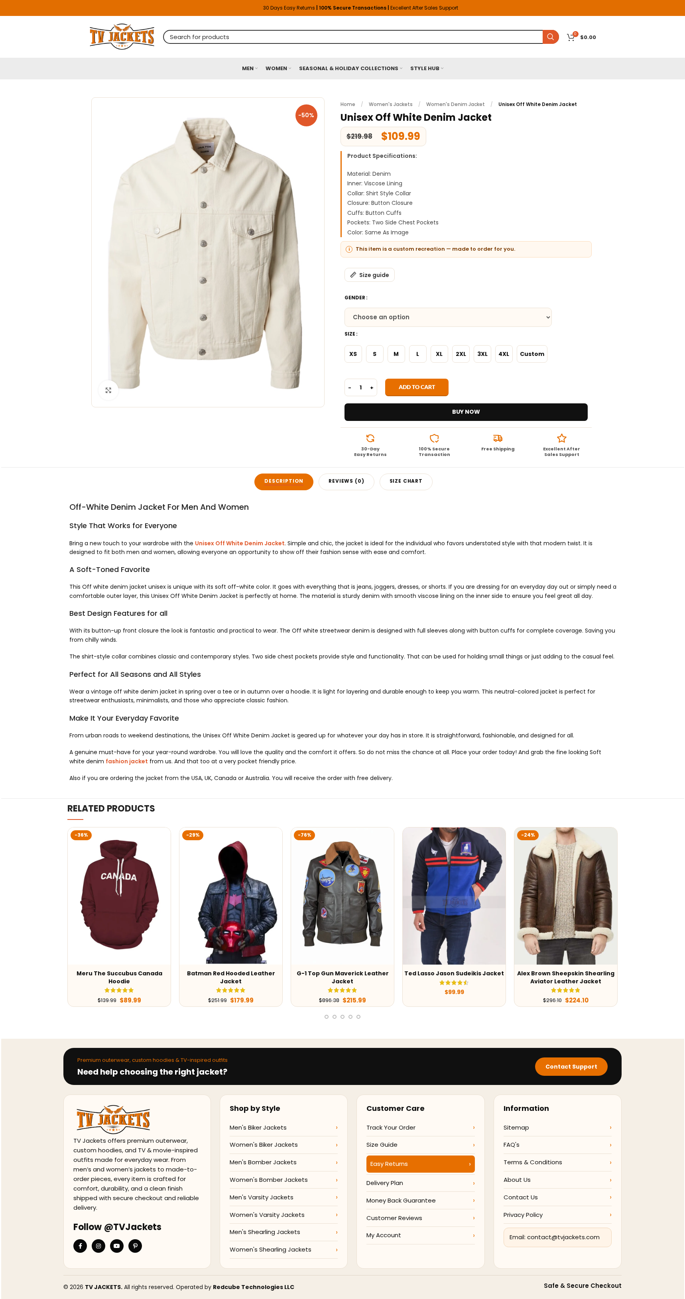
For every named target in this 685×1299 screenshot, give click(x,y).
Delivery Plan (384, 1183)
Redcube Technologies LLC (253, 1287)
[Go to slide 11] (335, 1017)
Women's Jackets (391, 104)
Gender (354, 297)
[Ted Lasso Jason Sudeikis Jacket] (454, 896)
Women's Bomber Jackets (269, 1179)
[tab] (283, 482)
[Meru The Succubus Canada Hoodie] (119, 896)
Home (348, 104)
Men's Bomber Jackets (263, 1162)
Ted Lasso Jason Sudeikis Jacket (454, 973)
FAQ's (512, 1144)
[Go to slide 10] (327, 1017)
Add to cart (417, 386)
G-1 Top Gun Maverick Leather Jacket (343, 977)
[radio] (353, 354)
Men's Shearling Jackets (265, 1232)
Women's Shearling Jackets (270, 1249)
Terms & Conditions (533, 1162)
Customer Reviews (394, 1218)
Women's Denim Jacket (455, 104)
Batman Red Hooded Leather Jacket (231, 977)
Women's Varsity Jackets (267, 1215)
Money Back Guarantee (401, 1200)
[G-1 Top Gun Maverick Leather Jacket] (342, 896)
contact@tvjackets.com (563, 1237)
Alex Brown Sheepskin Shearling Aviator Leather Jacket (565, 977)
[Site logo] (122, 36)
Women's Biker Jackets (264, 1144)
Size (349, 333)
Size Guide (382, 1144)
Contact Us (521, 1197)
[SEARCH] (551, 37)
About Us (517, 1179)
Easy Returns (389, 1163)
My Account (383, 1235)
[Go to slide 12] (342, 1017)
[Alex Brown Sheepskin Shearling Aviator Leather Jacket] (565, 896)
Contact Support (571, 1067)
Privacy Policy (523, 1215)
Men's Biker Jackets (258, 1127)
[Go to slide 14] (358, 1017)
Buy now (466, 412)
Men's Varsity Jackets (261, 1197)
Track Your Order (390, 1127)
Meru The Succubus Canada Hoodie (119, 977)
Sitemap (516, 1127)
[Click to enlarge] (108, 390)
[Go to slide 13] (350, 1017)
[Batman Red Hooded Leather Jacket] (230, 896)
